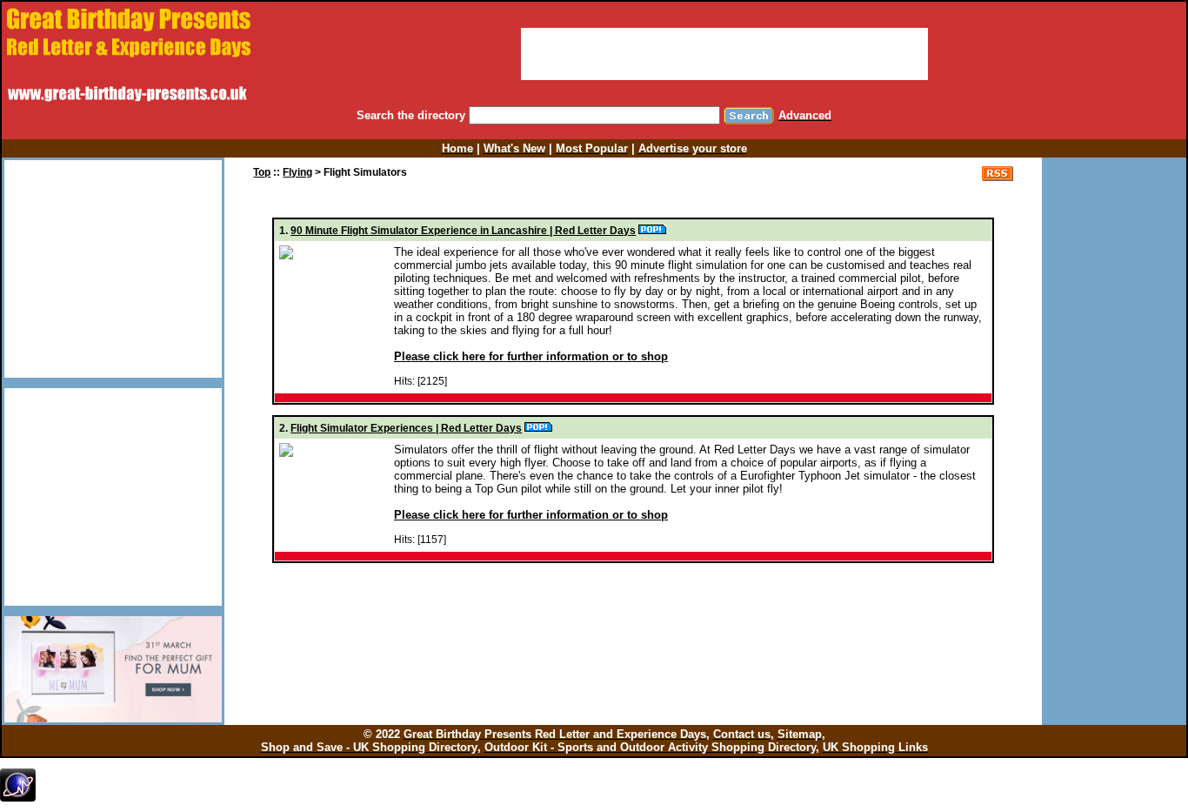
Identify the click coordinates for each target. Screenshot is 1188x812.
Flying (297, 172)
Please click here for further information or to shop (531, 356)
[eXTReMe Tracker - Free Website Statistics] (18, 798)
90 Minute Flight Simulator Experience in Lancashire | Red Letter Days (463, 231)
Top (261, 172)
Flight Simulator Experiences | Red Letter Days (406, 428)
